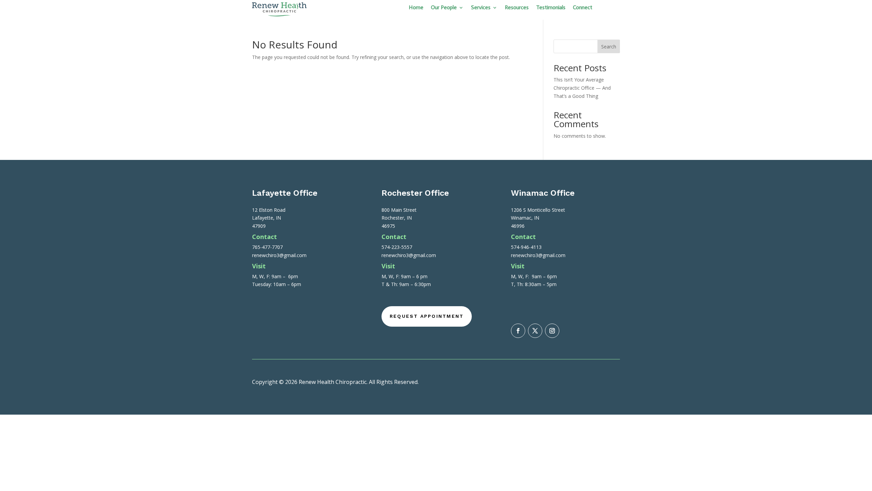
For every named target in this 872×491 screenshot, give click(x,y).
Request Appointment (427, 316)
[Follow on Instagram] (552, 331)
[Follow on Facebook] (518, 331)
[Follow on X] (535, 331)
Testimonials (550, 8)
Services (480, 8)
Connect (582, 8)
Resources (517, 8)
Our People (444, 8)
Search (608, 46)
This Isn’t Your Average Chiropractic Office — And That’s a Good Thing (582, 87)
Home (416, 8)
